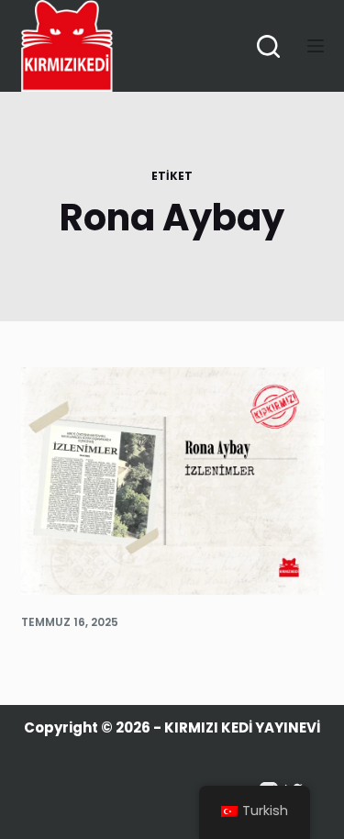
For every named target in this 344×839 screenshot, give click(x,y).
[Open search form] (268, 46)
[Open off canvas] (315, 46)
